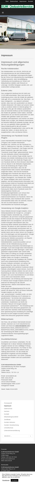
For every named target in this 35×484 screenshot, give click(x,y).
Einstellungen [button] (6, 480)
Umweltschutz (8, 428)
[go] (30, 436)
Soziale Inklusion (9, 422)
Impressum (23, 1)
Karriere (6, 411)
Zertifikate (7, 419)
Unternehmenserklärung (12, 430)
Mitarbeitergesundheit (11, 417)
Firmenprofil (8, 403)
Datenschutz (14, 1)
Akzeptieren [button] (14, 480)
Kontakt (30, 1)
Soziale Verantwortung (11, 425)
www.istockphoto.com (23, 326)
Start (7, 1)
